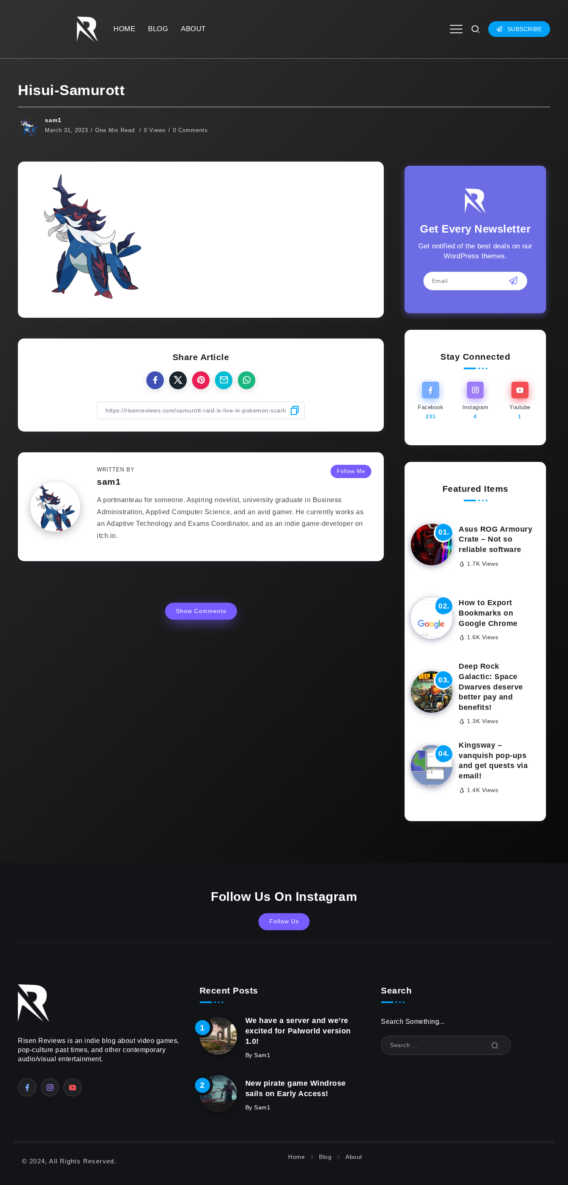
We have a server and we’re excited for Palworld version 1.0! (298, 1030)
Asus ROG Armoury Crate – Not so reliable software (495, 539)
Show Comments (201, 611)
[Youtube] (520, 401)
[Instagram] (475, 401)
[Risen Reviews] (87, 28)
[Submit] (495, 1045)
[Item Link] (431, 544)
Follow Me (351, 471)
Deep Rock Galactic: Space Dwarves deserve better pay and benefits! (491, 686)
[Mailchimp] (513, 281)
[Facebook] (430, 401)
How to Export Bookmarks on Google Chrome (488, 613)
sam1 (53, 120)
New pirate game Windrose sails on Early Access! (295, 1088)
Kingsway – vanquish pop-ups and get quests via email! (493, 760)
